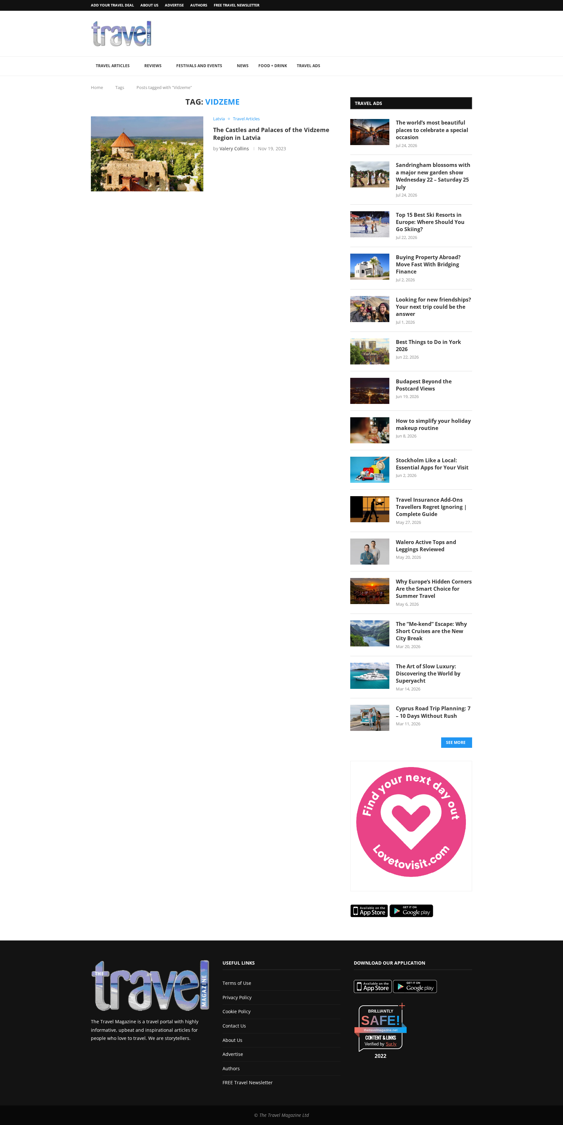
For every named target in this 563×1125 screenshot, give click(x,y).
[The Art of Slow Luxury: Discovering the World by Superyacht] (369, 676)
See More (456, 742)
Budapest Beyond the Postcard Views (424, 385)
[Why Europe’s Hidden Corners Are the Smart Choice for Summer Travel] (369, 591)
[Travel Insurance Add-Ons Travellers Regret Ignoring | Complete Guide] (369, 509)
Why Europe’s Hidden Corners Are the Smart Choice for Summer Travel (434, 589)
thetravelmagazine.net (380, 1030)
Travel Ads (308, 65)
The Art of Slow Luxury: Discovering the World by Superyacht (428, 674)
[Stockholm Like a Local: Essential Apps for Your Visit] (369, 470)
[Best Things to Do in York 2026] (369, 351)
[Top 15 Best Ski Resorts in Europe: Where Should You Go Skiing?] (369, 224)
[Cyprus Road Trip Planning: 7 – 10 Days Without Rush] (369, 718)
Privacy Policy (237, 997)
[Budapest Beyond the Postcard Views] (369, 391)
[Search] (469, 66)
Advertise (174, 5)
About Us (149, 5)
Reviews (153, 65)
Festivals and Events (199, 65)
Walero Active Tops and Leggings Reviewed (426, 546)
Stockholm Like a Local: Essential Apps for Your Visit (432, 464)
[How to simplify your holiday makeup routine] (369, 430)
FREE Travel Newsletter (236, 5)
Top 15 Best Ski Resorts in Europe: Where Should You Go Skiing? (430, 222)
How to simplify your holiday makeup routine (433, 424)
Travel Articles (113, 65)
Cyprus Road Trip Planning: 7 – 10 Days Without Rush (433, 712)
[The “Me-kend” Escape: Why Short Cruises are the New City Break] (369, 633)
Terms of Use (237, 983)
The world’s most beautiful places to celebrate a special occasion (432, 130)
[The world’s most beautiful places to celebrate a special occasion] (369, 132)
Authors (198, 5)
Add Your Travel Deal (112, 5)
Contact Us (234, 1026)
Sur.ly (391, 1044)
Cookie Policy (237, 1011)
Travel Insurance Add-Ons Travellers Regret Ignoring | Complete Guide (431, 507)
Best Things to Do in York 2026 (428, 345)
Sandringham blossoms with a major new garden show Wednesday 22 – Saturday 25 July (433, 175)
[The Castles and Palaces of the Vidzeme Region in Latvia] (147, 153)
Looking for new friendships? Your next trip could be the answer (433, 307)
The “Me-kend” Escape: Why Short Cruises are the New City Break (431, 631)
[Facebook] (453, 5)
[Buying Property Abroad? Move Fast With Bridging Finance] (369, 267)
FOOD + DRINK (272, 65)
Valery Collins (234, 148)
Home (97, 87)
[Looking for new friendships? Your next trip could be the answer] (369, 309)
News (243, 65)
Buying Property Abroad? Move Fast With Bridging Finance (428, 264)
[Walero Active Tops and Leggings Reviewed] (369, 552)
